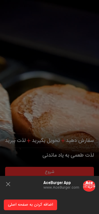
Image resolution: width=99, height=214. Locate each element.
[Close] (8, 184)
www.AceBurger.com (61, 188)
